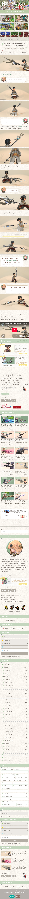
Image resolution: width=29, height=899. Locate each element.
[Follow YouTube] (14, 400)
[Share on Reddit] (16, 441)
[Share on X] (7, 441)
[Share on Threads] (13, 441)
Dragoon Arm (6, 394)
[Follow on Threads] (8, 400)
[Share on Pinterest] (19, 441)
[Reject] (27, 894)
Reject (18, 896)
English (6, 628)
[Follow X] (2, 400)
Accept (12, 896)
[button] (26, 532)
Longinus (19, 126)
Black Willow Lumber (11, 260)
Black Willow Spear (6, 74)
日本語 (21, 628)
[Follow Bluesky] (5, 400)
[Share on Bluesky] (10, 441)
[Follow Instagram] (11, 400)
